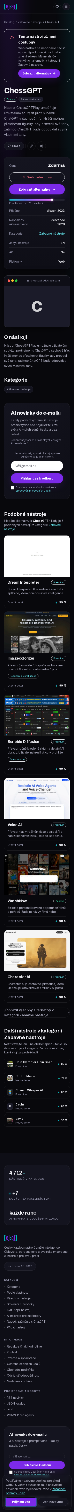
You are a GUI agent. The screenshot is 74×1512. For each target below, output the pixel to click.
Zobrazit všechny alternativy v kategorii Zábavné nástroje (29, 1012)
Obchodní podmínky (21, 1369)
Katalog (9, 22)
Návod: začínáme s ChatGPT (26, 1321)
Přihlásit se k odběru (37, 478)
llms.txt (11, 1409)
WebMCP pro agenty (20, 1415)
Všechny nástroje (19, 1298)
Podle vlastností (17, 1292)
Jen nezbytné (53, 1501)
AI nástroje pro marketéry (24, 1315)
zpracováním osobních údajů (33, 490)
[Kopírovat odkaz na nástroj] (31, 146)
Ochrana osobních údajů (23, 1364)
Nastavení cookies (19, 1381)
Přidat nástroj (16, 1327)
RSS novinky (15, 1397)
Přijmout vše (21, 1501)
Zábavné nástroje (30, 22)
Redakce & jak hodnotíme (24, 1346)
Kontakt (12, 1352)
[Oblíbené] (57, 6)
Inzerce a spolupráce (21, 1358)
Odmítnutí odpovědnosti (23, 1375)
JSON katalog (16, 1403)
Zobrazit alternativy (36, 73)
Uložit (16, 146)
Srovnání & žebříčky (20, 1304)
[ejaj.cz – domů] (10, 7)
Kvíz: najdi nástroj (18, 1310)
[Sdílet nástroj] (41, 146)
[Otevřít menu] (66, 6)
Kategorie (13, 1286)
